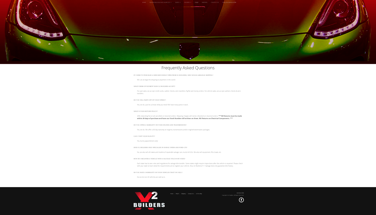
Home (144, 2)
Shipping (204, 2)
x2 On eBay (199, 193)
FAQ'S (177, 193)
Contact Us (215, 2)
